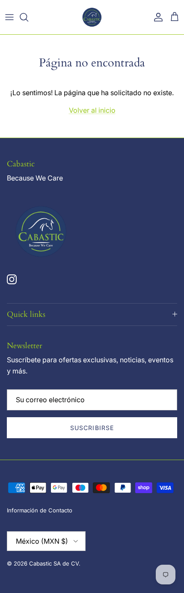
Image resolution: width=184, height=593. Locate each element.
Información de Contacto (39, 510)
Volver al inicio (92, 110)
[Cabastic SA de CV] (92, 17)
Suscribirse (92, 427)
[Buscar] (28, 17)
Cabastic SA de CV (54, 563)
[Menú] (9, 17)
